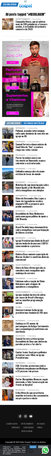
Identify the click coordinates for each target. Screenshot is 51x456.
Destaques (41, 423)
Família (39, 427)
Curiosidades (28, 427)
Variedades (16, 427)
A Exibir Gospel (12, 423)
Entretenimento (27, 423)
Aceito (33, 447)
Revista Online (27, 431)
